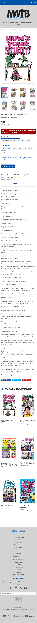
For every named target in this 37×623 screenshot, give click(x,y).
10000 (3, 153)
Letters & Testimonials (18, 537)
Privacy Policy (18, 545)
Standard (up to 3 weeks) (10, 140)
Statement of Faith (18, 542)
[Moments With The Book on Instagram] (16, 588)
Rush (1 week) (26, 140)
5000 (30, 149)
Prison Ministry (18, 547)
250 (9, 149)
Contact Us (18, 562)
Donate (18, 550)
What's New (18, 540)
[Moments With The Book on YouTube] (25, 588)
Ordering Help (18, 567)
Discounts (18, 564)
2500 (25, 149)
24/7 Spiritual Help (18, 557)
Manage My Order (18, 559)
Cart (34, 2)
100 (4, 149)
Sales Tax (18, 569)
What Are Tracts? (18, 575)
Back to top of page (7, 375)
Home (2, 30)
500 (14, 149)
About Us (18, 535)
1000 (19, 149)
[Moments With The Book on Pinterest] (20, 588)
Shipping (18, 572)
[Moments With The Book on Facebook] (11, 588)
